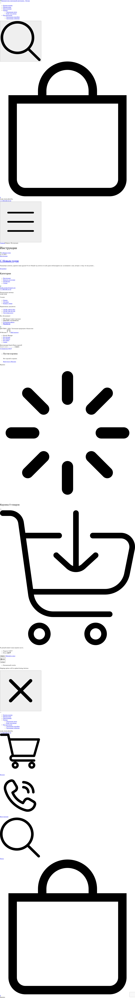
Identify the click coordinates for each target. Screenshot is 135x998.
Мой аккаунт (14, 332)
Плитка (5, 10)
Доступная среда (8, 313)
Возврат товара (7, 303)
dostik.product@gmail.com (7, 288)
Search (17, 346)
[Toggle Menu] (0, 712)
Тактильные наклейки (13, 17)
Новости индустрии (9, 280)
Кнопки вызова (7, 5)
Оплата (5, 300)
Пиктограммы (7, 9)
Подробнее (3, 268)
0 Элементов (6, 348)
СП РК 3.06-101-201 (9, 311)
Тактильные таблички (13, 18)
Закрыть (3, 656)
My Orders (6, 340)
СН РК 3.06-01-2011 (9, 309)
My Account (6, 337)
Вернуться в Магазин (9, 361)
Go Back (3, 662)
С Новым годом (9, 260)
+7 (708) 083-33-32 (5, 201)
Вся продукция (7, 15)
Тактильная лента (11, 12)
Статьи (5, 283)
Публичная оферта (8, 322)
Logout (5, 342)
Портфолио (6, 281)
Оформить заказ (10, 656)
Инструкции (4, 256)
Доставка (6, 302)
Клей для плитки (11, 13)
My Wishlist (6, 339)
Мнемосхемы (7, 7)
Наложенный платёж (9, 665)
